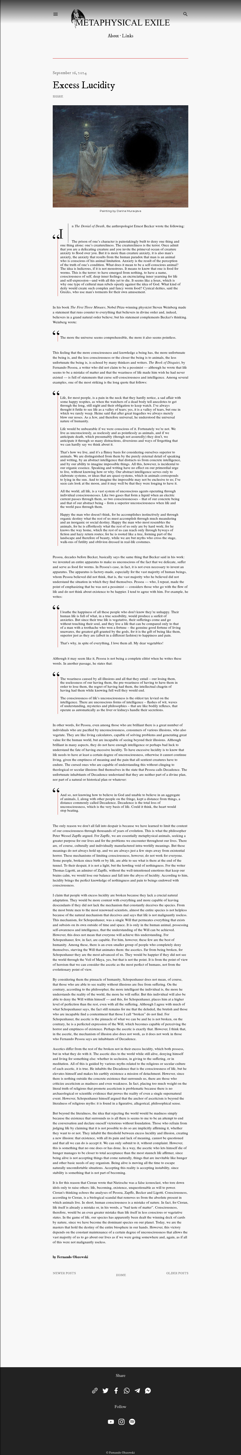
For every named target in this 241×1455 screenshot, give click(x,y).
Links (127, 36)
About (113, 36)
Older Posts (177, 1273)
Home (121, 1275)
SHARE (58, 96)
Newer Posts (64, 1273)
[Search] (185, 13)
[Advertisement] (120, 1322)
